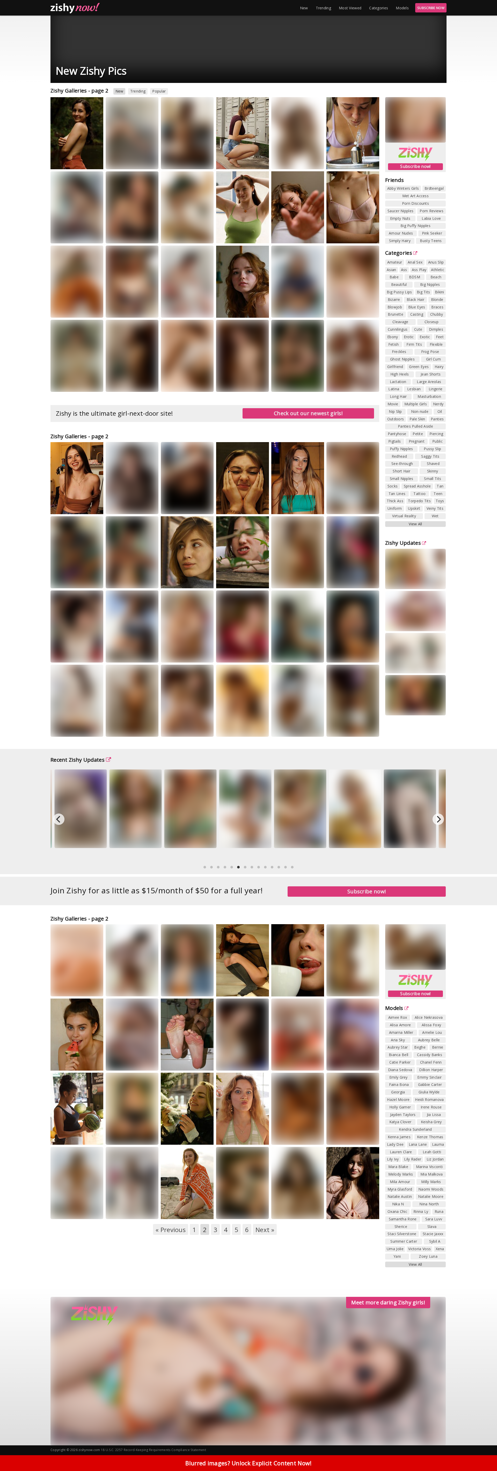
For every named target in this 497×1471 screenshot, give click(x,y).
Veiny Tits (435, 508)
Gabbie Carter (430, 1084)
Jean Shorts (431, 374)
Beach (436, 276)
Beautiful (399, 284)
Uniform (395, 508)
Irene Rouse (431, 1107)
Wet (435, 515)
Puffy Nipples (401, 448)
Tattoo (419, 493)
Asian (391, 269)
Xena (440, 1248)
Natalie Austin (400, 1196)
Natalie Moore (430, 1196)
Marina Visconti (429, 1166)
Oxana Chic (397, 1211)
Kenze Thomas (430, 1136)
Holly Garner (400, 1107)
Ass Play (419, 269)
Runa (439, 1211)
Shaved (433, 463)
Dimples (436, 329)
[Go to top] (483, 1454)
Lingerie (435, 388)
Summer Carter (403, 1241)
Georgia (309, 310)
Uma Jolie (395, 1248)
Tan (440, 486)
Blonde (437, 299)
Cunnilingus (397, 329)
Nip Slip (395, 411)
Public (437, 441)
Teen (438, 493)
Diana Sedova (400, 1069)
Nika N (398, 1203)
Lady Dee (395, 1144)
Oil (439, 411)
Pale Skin (417, 418)
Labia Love (431, 218)
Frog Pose (430, 351)
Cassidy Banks (429, 1054)
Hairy (439, 366)
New (304, 7)
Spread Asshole (417, 486)
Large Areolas (429, 381)
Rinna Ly (256, 310)
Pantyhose (397, 433)
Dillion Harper (431, 1069)
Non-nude (419, 411)
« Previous (171, 1229)
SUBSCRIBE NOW (430, 7)
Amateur (394, 262)
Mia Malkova (431, 1174)
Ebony (392, 336)
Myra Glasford (233, 384)
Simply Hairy (400, 240)
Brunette (395, 314)
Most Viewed (350, 7)
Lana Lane (418, 1144)
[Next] (438, 819)
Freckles (399, 351)
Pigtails (394, 441)
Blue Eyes (416, 307)
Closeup (431, 321)
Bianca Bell (398, 1054)
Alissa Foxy (431, 1024)
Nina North (429, 1203)
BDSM (414, 276)
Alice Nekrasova (429, 1017)
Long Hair (398, 396)
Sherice (400, 1226)
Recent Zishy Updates (77, 759)
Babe (394, 276)
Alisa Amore (400, 1024)
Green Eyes (419, 366)
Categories (378, 7)
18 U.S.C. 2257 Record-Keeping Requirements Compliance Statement (153, 1450)
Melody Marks (400, 1174)
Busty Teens (431, 240)
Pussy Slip (432, 448)
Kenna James (399, 1136)
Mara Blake (398, 1166)
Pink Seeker (432, 233)
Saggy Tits (430, 456)
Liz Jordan (435, 1159)
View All (415, 523)
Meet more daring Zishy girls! (388, 1302)
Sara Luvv (433, 1219)
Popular (159, 91)
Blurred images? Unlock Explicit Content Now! (248, 1463)
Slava (432, 1226)
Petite (418, 433)
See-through (402, 463)
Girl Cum (433, 359)
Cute (418, 329)
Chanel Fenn (431, 1062)
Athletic (437, 269)
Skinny (432, 471)
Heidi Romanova (429, 1099)
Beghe (365, 310)
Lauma (438, 1144)
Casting (416, 314)
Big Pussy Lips (399, 291)
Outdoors (395, 418)
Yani (397, 1256)
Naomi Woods (430, 1189)
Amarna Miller (401, 1032)
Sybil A (435, 1241)
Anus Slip (436, 262)
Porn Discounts (415, 203)
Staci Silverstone (402, 1233)
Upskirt (414, 508)
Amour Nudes (401, 233)
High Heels (399, 374)
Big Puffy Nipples (415, 225)
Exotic (425, 336)
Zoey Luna (428, 1256)
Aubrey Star (398, 1047)
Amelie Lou (432, 1032)
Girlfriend (395, 366)
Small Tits (432, 478)
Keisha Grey (431, 1121)
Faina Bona (399, 1084)
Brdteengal (434, 188)
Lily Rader (412, 1159)
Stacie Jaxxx (433, 1233)
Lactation (398, 381)
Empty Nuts (400, 218)
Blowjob (395, 307)
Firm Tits (414, 344)
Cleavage (400, 321)
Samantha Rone (403, 1219)
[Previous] (58, 819)
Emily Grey (398, 1077)
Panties (437, 418)
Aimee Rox (285, 388)
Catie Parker (400, 1062)
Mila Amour (400, 1181)
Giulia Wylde (429, 1092)
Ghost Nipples (402, 359)
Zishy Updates (403, 542)
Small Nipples (401, 478)
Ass (404, 269)
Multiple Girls (415, 403)
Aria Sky (398, 1039)
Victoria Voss (419, 1248)
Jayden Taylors (403, 1114)
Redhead (399, 456)
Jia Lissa (434, 1114)
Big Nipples (430, 284)
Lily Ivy (393, 1159)
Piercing (436, 433)
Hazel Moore (398, 1099)
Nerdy (438, 403)
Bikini (439, 291)
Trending (323, 7)
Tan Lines (397, 493)
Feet (440, 336)
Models (402, 7)
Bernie (437, 1047)
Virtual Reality (404, 515)
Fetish (393, 344)
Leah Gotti (432, 1151)
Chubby (436, 314)
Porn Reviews (431, 210)
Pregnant (417, 441)
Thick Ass (395, 500)
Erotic (409, 336)
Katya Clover (400, 1121)
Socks (393, 486)
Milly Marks (431, 1181)
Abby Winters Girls (403, 188)
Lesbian (414, 388)
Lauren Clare (401, 1151)
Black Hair (415, 299)
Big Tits (423, 291)
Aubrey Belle (429, 1039)
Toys (440, 500)
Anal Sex (415, 262)
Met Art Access (415, 195)
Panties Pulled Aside (415, 426)
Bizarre (394, 299)
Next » (264, 1229)
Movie (393, 403)
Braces (437, 307)
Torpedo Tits (419, 500)
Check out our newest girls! (308, 413)
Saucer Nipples (400, 210)
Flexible (436, 344)
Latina (393, 388)
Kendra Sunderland (415, 1129)
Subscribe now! (415, 166)
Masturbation (429, 396)
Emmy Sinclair (429, 1077)
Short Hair (401, 471)
